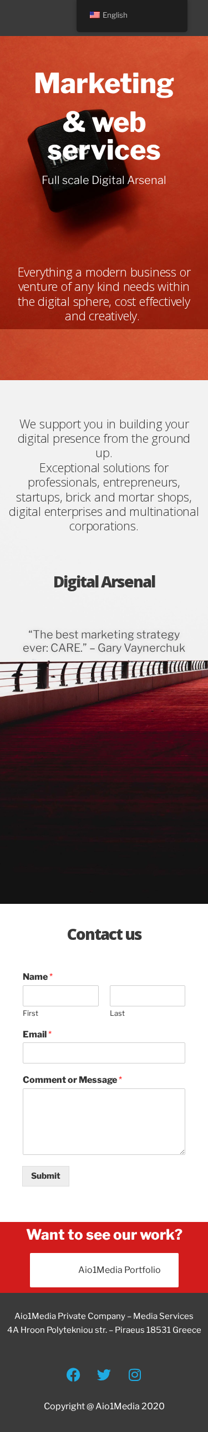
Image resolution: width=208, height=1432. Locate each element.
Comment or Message (72, 1080)
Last (117, 1013)
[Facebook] (74, 1374)
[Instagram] (135, 1374)
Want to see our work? (104, 1234)
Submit (45, 1176)
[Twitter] (104, 1374)
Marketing (104, 83)
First (30, 1013)
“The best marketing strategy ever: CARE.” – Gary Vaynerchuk (104, 641)
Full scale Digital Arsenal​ (104, 180)
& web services (104, 135)
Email (37, 1034)
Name (38, 976)
